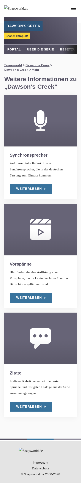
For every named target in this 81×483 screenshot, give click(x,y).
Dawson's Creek (37, 65)
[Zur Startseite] (24, 8)
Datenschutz (40, 468)
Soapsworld (13, 65)
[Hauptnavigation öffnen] (73, 8)
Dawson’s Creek (16, 69)
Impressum (40, 462)
